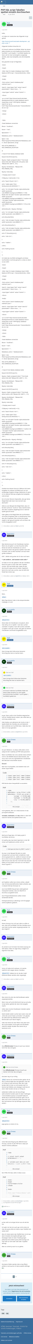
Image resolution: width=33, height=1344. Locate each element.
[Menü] (30, 2)
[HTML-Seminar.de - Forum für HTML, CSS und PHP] (3, 2)
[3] (5, 779)
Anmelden (9, 1298)
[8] (5, 803)
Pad (4, 14)
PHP (3, 1313)
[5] (5, 798)
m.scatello (6, 648)
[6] (5, 800)
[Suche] (22, 2)
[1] (5, 776)
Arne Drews (19, 1201)
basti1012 (18, 576)
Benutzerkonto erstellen (23, 1298)
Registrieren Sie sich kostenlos (21, 1291)
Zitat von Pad (9, 688)
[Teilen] (30, 17)
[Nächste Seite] (18, 1276)
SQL (7, 1313)
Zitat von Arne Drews (12, 1067)
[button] (29, 788)
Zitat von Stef (9, 672)
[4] (5, 796)
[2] (5, 777)
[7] (5, 802)
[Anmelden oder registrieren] (26, 2)
